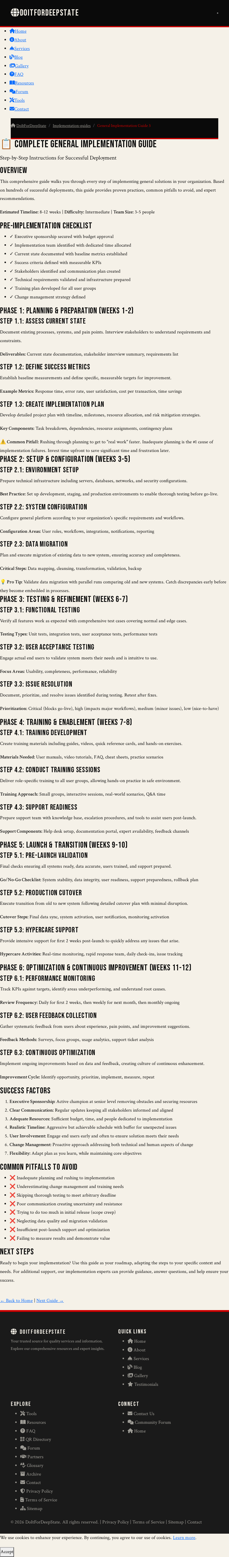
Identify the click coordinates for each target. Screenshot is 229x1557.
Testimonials (146, 1384)
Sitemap (34, 1509)
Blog (18, 57)
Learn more (184, 1538)
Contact (21, 109)
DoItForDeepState (31, 125)
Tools (19, 100)
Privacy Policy (39, 1491)
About (20, 40)
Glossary (35, 1465)
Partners (35, 1457)
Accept (7, 1552)
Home (21, 31)
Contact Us (144, 1414)
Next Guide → (50, 1301)
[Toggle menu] (217, 13)
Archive (33, 1474)
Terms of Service (41, 1500)
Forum (22, 92)
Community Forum (153, 1422)
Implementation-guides (72, 125)
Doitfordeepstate (49, 13)
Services (22, 48)
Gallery (22, 66)
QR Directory (38, 1439)
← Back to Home (16, 1301)
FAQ (18, 74)
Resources (24, 83)
